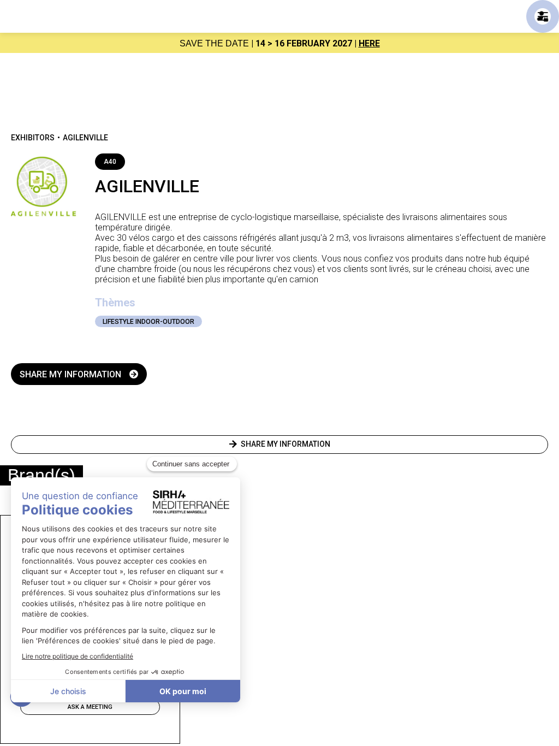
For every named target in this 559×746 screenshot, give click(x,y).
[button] (542, 16)
